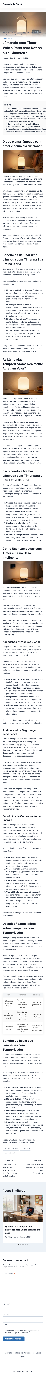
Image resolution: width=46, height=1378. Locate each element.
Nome (7, 1304)
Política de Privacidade (24, 1353)
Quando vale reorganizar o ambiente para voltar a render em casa (22, 1229)
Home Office (7, 38)
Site (5, 1325)
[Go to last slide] (6, 1219)
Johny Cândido (10, 58)
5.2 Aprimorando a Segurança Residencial (22, 124)
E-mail (7, 1314)
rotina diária (25, 1148)
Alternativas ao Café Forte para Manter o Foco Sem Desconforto (34, 1167)
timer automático (10, 1153)
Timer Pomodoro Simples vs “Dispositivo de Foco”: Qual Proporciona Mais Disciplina (12, 1168)
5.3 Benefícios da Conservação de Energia (23, 127)
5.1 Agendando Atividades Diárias (19, 121)
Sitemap (23, 1357)
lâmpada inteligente (11, 1148)
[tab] (18, 1244)
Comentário (9, 1274)
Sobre (38, 1353)
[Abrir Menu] (41, 4)
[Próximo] (40, 1219)
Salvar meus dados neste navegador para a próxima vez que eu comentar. (22, 1332)
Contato (8, 1353)
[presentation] (23, 1208)
